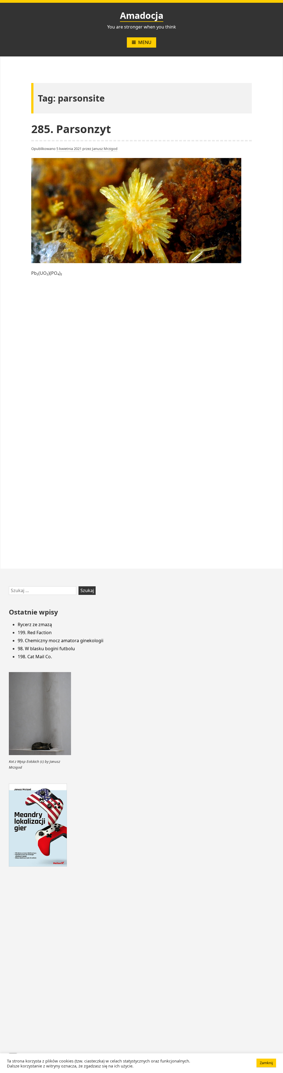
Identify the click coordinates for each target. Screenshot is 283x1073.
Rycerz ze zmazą (35, 624)
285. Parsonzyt (71, 128)
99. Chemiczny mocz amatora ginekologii (60, 640)
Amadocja (141, 15)
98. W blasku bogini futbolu (46, 649)
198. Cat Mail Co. (35, 657)
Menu (144, 42)
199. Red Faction (35, 632)
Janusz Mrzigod (104, 148)
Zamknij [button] (266, 1062)
